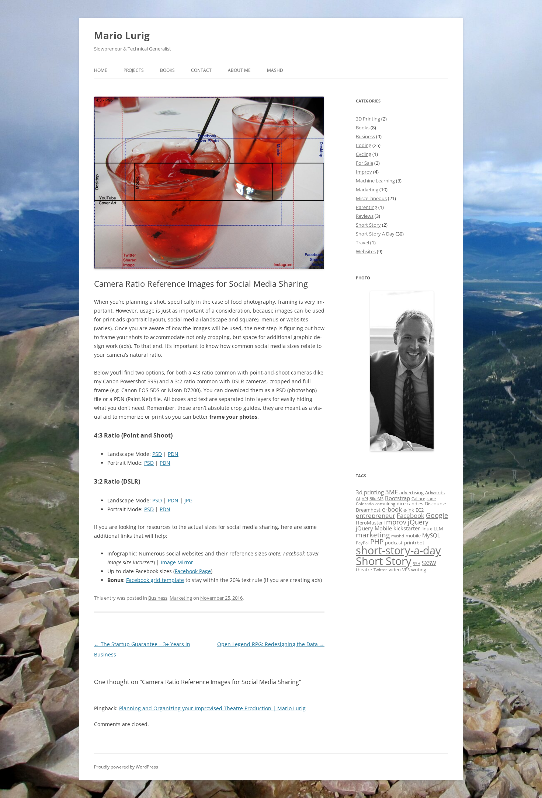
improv (395, 522)
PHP (376, 542)
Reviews (365, 216)
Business (157, 598)
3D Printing (368, 118)
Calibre (418, 498)
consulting (385, 503)
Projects (134, 70)
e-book (392, 509)
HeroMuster (369, 522)
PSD (157, 453)
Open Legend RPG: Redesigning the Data (270, 644)
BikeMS (376, 498)
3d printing (370, 492)
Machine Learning (375, 180)
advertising (411, 492)
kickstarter (406, 528)
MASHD (275, 70)
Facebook (410, 515)
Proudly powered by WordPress (126, 767)
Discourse (435, 503)
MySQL (431, 535)
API (365, 498)
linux (426, 528)
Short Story (368, 225)
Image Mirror (177, 562)
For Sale (364, 163)
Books (167, 70)
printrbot (414, 542)
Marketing (181, 598)
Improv (364, 171)
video (395, 569)
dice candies (410, 503)
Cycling (363, 154)
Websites (366, 251)
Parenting (366, 207)
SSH (416, 563)
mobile (413, 535)
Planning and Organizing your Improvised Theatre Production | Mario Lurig (212, 708)
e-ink (408, 509)
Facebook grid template (155, 579)
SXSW (429, 563)
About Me (239, 70)
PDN (173, 453)
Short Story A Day (375, 233)
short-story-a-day (398, 550)
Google (437, 515)
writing (418, 569)
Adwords (435, 492)
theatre (364, 569)
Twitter (380, 569)
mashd (397, 536)
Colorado (365, 503)
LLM (438, 528)
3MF (391, 492)
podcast (394, 542)
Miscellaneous (371, 198)
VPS (406, 569)
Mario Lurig (122, 35)
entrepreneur (375, 515)
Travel (362, 242)
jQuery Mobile (374, 528)
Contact (201, 70)
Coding (363, 145)
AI (358, 498)
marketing (373, 535)
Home (100, 70)
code (431, 498)
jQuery (418, 522)
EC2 (420, 509)
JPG (188, 500)
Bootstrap (397, 498)
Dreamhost (368, 509)
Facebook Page (193, 571)
